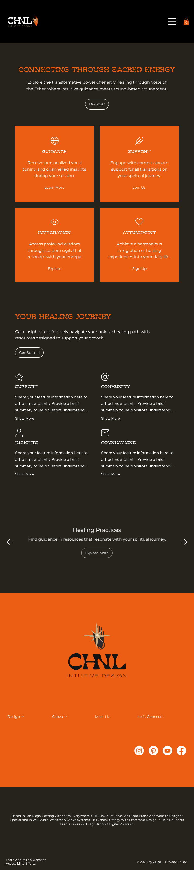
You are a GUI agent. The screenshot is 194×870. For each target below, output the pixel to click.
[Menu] (172, 21)
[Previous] (10, 542)
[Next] (184, 542)
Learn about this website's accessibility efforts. (26, 861)
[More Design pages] (22, 716)
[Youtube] (167, 750)
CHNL (95, 816)
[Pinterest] (153, 750)
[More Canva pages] (65, 716)
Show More (24, 418)
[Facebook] (181, 750)
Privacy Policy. (176, 862)
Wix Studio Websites (48, 820)
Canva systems (78, 820)
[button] (186, 21)
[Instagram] (139, 750)
